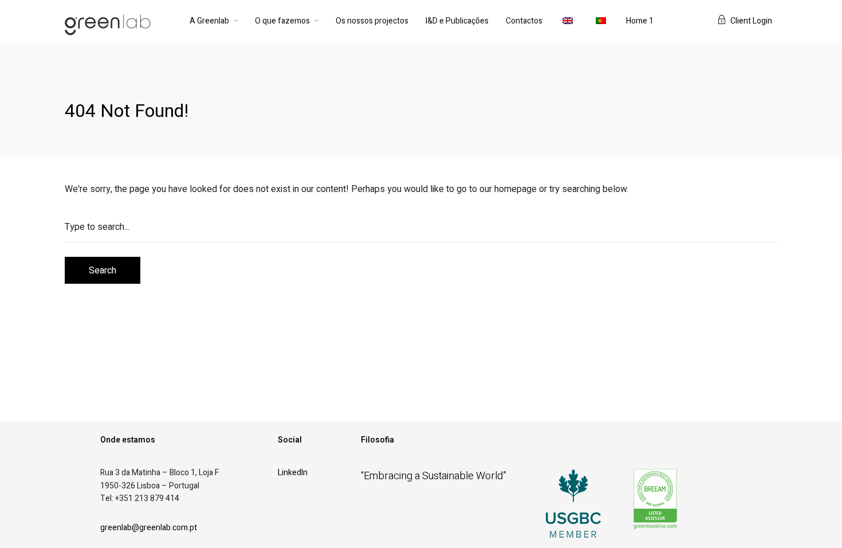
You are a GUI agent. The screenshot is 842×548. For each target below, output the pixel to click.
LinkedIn (293, 473)
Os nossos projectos (372, 21)
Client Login (751, 21)
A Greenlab (209, 21)
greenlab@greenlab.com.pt (148, 528)
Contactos (524, 21)
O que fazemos (282, 21)
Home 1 (640, 21)
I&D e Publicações (457, 21)
